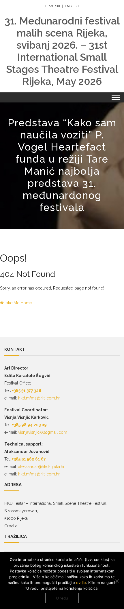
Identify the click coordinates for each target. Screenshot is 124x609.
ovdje (81, 582)
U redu (62, 597)
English (72, 6)
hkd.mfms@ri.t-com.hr (39, 398)
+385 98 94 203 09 (29, 425)
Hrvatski (52, 6)
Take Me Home (18, 302)
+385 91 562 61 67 (29, 459)
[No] (117, 581)
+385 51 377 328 (26, 390)
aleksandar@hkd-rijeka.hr (41, 466)
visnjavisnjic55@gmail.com (42, 432)
